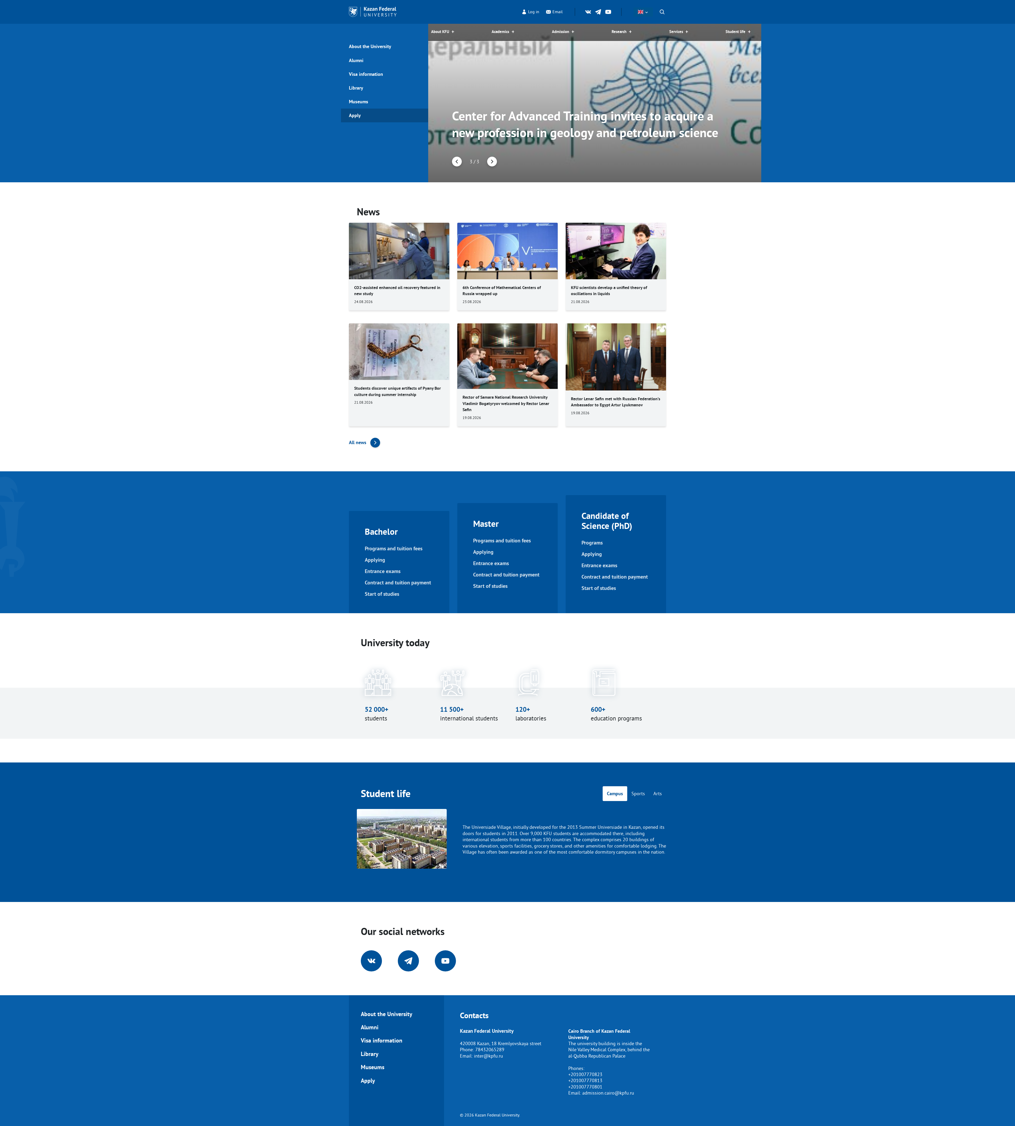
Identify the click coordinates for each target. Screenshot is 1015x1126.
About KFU (440, 31)
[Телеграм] (598, 12)
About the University (370, 46)
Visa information (366, 74)
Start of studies (382, 594)
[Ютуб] (608, 12)
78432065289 (489, 1049)
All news (357, 442)
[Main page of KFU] (372, 12)
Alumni (356, 60)
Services (676, 31)
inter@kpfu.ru (488, 1056)
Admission (560, 31)
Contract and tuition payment (398, 583)
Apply (355, 115)
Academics (500, 31)
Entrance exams (382, 571)
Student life (735, 31)
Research (619, 31)
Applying (375, 560)
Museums (358, 102)
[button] (457, 161)
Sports (638, 793)
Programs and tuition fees (393, 549)
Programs (592, 543)
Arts (657, 793)
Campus (615, 793)
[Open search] (662, 12)
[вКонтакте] (588, 12)
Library (356, 88)
